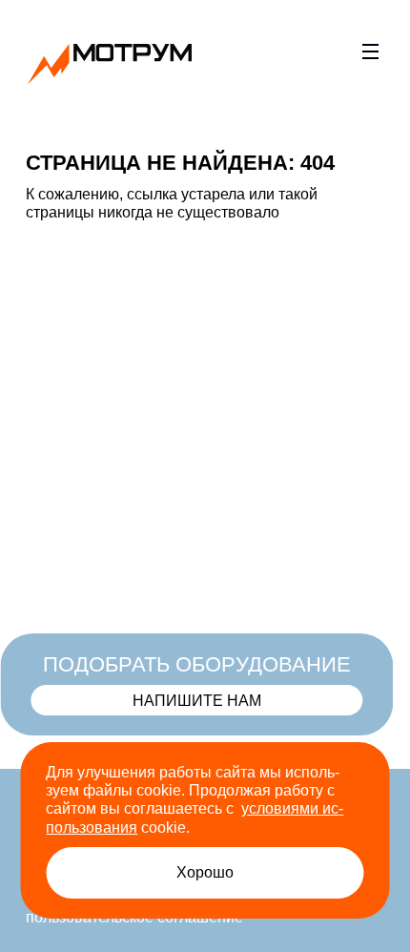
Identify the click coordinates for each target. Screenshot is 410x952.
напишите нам (198, 700)
